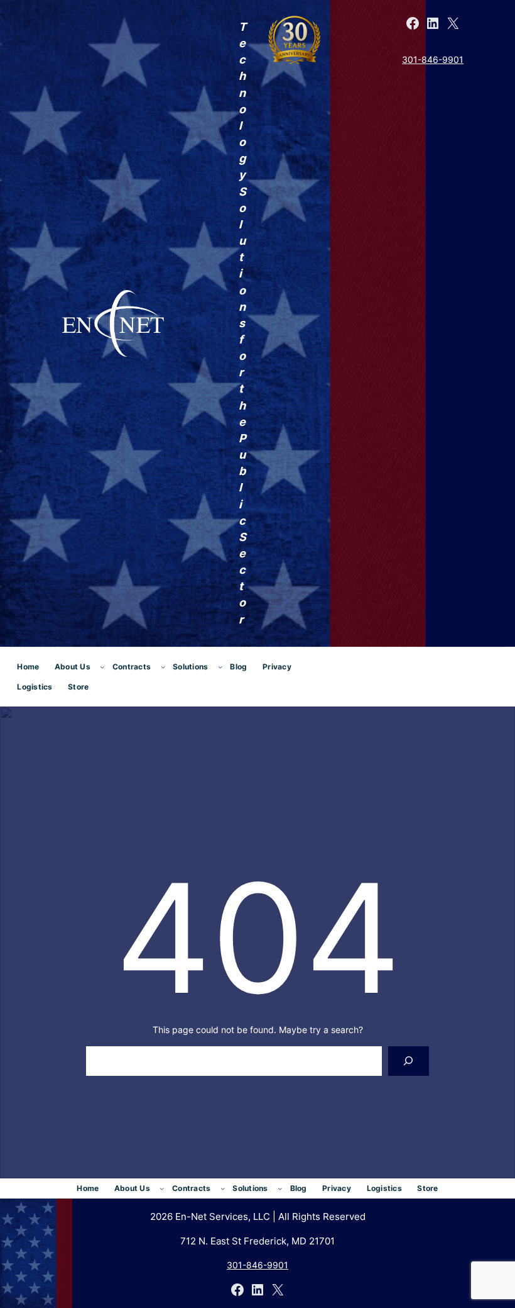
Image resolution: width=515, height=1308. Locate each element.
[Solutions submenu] (220, 666)
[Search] (408, 1061)
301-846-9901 (433, 59)
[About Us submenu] (102, 666)
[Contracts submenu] (163, 666)
